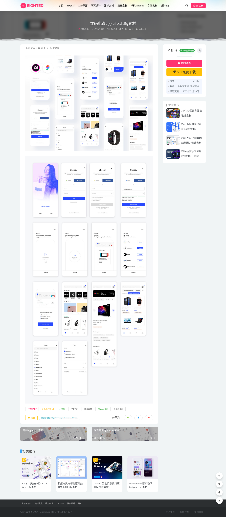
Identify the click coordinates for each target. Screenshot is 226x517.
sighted (142, 29)
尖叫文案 (39, 503)
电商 (63, 409)
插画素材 (122, 5)
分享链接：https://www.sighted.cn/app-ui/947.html (60, 418)
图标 (80, 503)
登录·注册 (198, 5)
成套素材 (119, 409)
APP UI (75, 409)
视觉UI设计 (50, 503)
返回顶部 (198, 512)
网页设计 (96, 5)
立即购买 (185, 63)
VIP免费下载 (186, 72)
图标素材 (109, 5)
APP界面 (83, 5)
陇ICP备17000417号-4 (63, 512)
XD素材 (88, 409)
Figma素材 (103, 409)
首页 (60, 5)
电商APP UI (49, 409)
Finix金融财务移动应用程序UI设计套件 (191, 129)
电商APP (33, 409)
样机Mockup (137, 5)
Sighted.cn (45, 512)
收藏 (32, 418)
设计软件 (166, 5)
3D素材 (71, 5)
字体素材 (152, 5)
